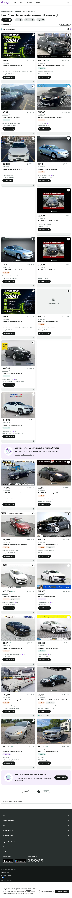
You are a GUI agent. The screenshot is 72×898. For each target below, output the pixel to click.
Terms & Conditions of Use (8, 869)
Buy (15, 2)
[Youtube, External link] (35, 860)
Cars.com (28, 890)
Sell (21, 2)
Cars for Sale (9, 11)
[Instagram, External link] (38, 860)
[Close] (70, 885)
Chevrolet (27, 11)
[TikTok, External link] (29, 860)
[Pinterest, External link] (42, 860)
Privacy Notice (5, 872)
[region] (36, 890)
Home (3, 11)
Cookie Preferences (6, 880)
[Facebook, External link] (32, 860)
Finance (38, 2)
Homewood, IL (19, 11)
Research (29, 2)
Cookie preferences (46, 891)
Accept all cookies (62, 891)
